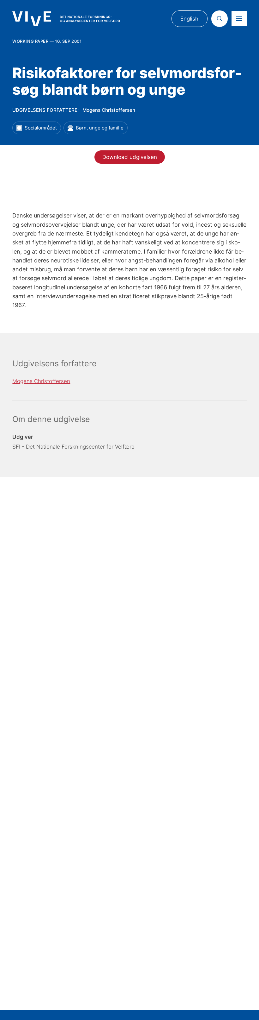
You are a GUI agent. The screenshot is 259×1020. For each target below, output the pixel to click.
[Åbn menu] (239, 18)
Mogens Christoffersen (108, 110)
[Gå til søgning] (219, 18)
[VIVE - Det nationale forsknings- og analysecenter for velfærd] (66, 19)
